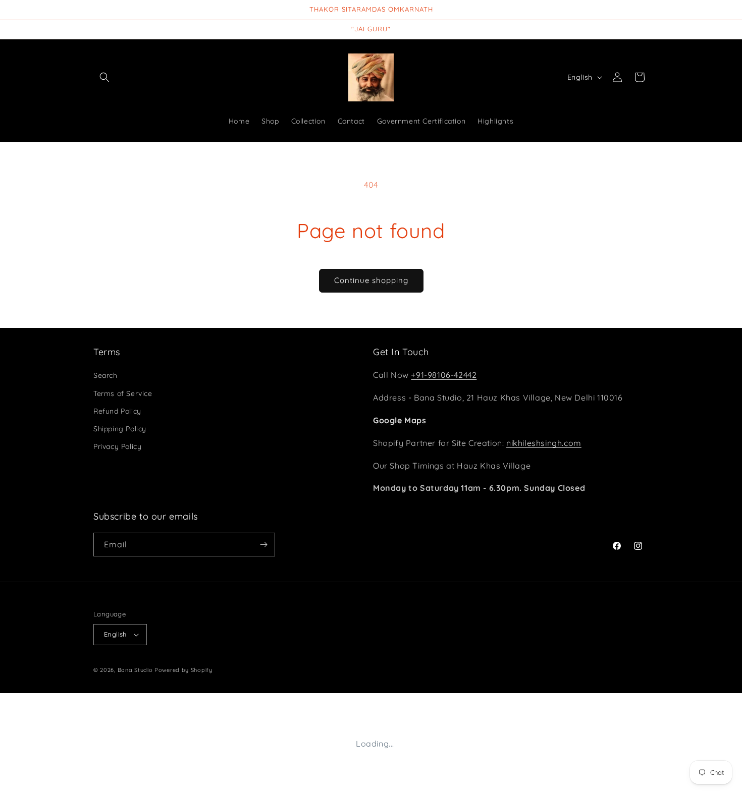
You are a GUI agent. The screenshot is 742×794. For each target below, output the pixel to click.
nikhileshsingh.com (543, 443)
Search (105, 375)
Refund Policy (117, 411)
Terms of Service (122, 393)
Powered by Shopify (183, 669)
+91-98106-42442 (443, 375)
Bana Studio (135, 669)
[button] (104, 77)
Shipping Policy (119, 428)
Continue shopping (371, 280)
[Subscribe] (263, 544)
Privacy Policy (117, 446)
